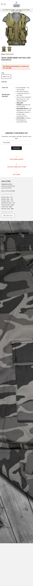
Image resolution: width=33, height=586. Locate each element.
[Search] (5, 4)
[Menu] (2, 4)
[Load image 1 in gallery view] (16, 29)
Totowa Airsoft (9, 54)
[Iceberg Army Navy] (16, 4)
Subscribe (16, 148)
